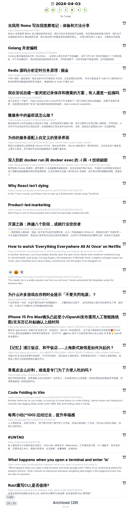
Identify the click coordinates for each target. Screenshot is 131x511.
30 (46, 10)
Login (10, 497)
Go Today (65, 16)
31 (52, 10)
